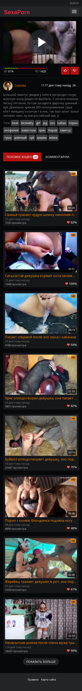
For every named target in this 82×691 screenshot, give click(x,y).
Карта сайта (48, 679)
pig (45, 123)
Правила (33, 679)
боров (52, 130)
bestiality (27, 123)
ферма (41, 138)
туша (7, 138)
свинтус (65, 130)
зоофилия (11, 130)
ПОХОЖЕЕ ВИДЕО (22, 157)
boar (15, 123)
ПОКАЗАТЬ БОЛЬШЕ (41, 662)
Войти (74, 3)
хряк (42, 130)
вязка (53, 138)
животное (28, 130)
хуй (31, 138)
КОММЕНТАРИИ (57, 157)
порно (73, 123)
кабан (62, 123)
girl (38, 123)
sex (52, 123)
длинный (20, 138)
